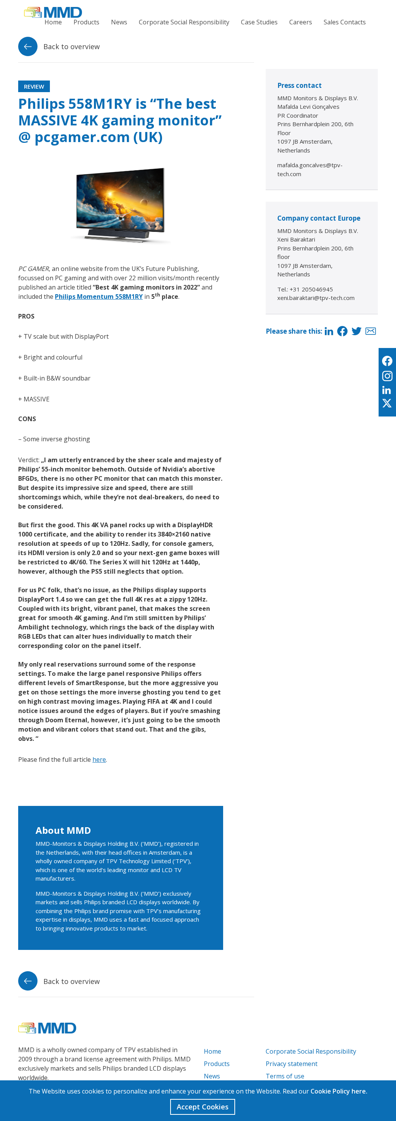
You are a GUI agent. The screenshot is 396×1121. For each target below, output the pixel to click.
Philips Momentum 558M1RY (99, 296)
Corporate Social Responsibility (184, 22)
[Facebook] (342, 331)
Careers (300, 22)
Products (86, 22)
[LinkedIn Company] (387, 390)
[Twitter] (357, 331)
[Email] (371, 331)
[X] (387, 404)
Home (53, 22)
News (119, 22)
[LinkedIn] (329, 331)
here (99, 759)
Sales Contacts (345, 22)
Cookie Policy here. (339, 1091)
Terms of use (285, 1076)
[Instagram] (387, 376)
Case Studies (259, 22)
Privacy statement (291, 1063)
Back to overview (70, 46)
